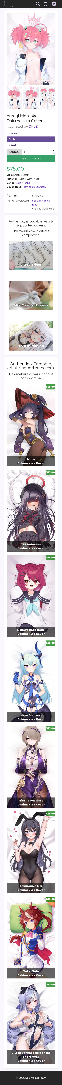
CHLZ (33, 126)
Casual (13, 133)
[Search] (38, 4)
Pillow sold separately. (34, 187)
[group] (31, 425)
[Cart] (45, 4)
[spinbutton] (38, 152)
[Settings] (54, 4)
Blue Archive (23, 183)
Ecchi (12, 139)
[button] (53, 150)
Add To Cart (33, 158)
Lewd (12, 145)
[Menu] (8, 4)
